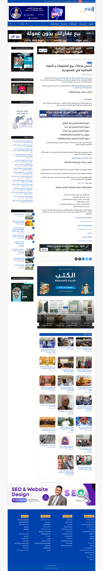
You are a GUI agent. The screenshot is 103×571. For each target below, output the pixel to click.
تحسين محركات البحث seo (66, 529)
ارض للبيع (26, 527)
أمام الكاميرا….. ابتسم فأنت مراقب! (47, 445)
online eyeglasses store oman (23, 550)
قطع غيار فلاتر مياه (68, 527)
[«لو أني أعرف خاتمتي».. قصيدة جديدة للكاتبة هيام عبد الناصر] (66, 440)
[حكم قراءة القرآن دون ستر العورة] (66, 341)
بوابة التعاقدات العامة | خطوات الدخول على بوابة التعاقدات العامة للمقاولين (18, 229)
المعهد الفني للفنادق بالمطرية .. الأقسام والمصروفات (19, 243)
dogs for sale (91, 555)
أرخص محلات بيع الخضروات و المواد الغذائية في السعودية (75, 78)
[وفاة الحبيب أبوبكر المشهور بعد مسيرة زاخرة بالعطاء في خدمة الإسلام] (66, 421)
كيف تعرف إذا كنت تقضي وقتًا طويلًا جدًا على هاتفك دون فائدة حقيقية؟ (22, 181)
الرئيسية (91, 24)
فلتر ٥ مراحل (69, 520)
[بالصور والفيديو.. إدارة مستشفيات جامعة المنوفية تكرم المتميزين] (47, 380)
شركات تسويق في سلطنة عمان (22, 543)
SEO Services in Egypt (45, 529)
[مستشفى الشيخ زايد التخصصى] (29, 267)
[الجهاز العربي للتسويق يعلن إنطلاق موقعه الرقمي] (66, 362)
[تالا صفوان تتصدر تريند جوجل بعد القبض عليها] (47, 399)
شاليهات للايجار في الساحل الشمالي (42, 543)
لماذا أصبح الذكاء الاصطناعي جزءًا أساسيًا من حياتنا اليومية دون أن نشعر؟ (22, 189)
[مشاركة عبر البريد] (79, 258)
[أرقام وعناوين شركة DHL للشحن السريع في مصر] (29, 223)
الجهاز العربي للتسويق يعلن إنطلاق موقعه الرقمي (67, 370)
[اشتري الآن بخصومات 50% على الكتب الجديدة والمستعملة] (65, 281)
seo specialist (91, 529)
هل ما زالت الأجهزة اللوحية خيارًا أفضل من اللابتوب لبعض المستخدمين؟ (63, 1)
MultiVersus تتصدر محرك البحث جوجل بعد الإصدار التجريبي (85, 428)
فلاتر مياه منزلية (68, 522)
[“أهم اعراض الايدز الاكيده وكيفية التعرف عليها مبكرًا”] (29, 237)
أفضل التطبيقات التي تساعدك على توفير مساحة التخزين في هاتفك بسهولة (23, 149)
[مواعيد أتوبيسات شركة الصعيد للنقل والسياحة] (29, 260)
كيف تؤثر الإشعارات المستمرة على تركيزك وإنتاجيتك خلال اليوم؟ (23, 165)
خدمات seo (48, 536)
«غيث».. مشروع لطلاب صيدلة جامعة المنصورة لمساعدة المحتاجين (85, 449)
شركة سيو (26, 536)
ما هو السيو (47, 545)
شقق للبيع (26, 529)
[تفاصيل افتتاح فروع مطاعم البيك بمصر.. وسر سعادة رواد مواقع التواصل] (84, 380)
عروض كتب (91, 545)
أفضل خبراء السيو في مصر (22, 51)
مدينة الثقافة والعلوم (19, 214)
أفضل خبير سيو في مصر (22, 282)
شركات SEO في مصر (45, 541)
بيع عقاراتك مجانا (51, 29)
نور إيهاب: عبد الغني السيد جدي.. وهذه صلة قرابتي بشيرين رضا (18, 250)
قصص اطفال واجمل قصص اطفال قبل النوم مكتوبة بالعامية (65, 313)
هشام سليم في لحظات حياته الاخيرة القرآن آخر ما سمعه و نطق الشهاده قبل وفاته (66, 472)
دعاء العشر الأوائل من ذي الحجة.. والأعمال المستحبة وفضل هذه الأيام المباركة (66, 389)
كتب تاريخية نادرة (68, 536)
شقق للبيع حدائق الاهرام (23, 520)
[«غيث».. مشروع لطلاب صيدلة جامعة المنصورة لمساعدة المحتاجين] (84, 441)
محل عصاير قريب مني (89, 548)
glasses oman (26, 548)
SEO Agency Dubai (90, 520)
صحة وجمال (64, 24)
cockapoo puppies (25, 538)
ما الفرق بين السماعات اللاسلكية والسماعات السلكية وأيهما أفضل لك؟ (22, 169)
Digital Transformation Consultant (87, 550)
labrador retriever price (45, 520)
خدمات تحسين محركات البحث (87, 524)
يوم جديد (48, 550)
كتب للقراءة (91, 538)
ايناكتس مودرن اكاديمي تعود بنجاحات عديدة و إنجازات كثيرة (48, 429)
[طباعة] (76, 258)
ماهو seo (48, 538)
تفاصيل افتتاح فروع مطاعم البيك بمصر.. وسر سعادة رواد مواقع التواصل (84, 389)
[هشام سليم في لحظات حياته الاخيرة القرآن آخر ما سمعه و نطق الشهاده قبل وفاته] (66, 462)
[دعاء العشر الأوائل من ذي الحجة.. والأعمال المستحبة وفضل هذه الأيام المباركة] (66, 380)
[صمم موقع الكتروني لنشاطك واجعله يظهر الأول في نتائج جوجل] (51, 495)
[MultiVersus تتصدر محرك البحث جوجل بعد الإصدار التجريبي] (84, 421)
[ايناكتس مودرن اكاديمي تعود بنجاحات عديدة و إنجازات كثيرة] (47, 422)
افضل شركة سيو (46, 524)
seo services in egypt (90, 522)
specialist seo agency (86, 222)
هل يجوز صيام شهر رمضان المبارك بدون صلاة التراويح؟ (84, 348)
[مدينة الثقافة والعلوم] (29, 216)
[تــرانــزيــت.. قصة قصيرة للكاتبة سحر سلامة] (66, 402)
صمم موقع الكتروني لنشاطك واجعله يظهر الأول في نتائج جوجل (36, 5)
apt (28, 531)
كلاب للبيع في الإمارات (45, 534)
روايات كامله (26, 541)
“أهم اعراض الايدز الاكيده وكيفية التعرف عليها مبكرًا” (18, 236)
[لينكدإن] (83, 258)
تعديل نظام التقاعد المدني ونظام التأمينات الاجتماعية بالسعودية (47, 367)
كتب (93, 541)
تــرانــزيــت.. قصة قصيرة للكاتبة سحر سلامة (66, 412)
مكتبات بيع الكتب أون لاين (88, 531)
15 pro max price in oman (85, 241)
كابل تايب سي (69, 543)
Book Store (91, 560)
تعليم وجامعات (73, 24)
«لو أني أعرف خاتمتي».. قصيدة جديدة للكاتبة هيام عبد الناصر (66, 447)
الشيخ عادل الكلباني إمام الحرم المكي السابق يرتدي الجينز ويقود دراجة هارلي (84, 408)
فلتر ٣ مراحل (69, 524)
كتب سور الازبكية (46, 548)
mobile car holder (46, 527)
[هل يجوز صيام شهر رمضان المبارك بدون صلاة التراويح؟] (84, 341)
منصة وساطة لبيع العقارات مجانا (65, 109)
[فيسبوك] (90, 258)
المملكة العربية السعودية (81, 88)
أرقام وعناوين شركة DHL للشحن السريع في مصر (18, 222)
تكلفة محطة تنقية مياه (67, 534)
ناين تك (89, 233)
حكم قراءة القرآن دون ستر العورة (66, 348)
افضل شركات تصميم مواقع (44, 531)
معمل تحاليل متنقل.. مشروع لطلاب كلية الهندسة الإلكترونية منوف (84, 370)
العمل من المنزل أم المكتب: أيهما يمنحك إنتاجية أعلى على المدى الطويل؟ (21, 185)
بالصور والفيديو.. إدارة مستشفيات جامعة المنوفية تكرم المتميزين (47, 388)
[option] (65, 313)
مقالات (84, 59)
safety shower (81, 183)
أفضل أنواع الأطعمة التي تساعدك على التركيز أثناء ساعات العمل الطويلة (22, 201)
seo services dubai (90, 527)
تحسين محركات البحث (24, 524)
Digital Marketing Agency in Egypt (53, 568)
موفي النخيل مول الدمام (85, 225)
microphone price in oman (84, 229)
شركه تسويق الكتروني (78, 158)
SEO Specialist (91, 543)
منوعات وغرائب (54, 24)
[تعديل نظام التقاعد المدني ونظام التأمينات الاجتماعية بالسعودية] (47, 360)
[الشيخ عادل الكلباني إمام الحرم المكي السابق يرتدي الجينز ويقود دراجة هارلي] (84, 400)
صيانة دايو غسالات (80, 218)
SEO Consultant (68, 531)
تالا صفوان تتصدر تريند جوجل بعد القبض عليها (47, 405)
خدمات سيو (47, 522)
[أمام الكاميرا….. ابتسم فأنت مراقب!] (47, 439)
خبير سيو (92, 536)
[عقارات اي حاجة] (66, 114)
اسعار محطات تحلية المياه (66, 545)
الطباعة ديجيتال (87, 237)
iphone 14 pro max (90, 557)
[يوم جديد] (87, 9)
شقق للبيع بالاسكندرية (24, 522)
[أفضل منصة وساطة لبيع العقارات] (51, 36)
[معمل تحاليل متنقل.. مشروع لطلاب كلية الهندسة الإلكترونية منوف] (84, 362)
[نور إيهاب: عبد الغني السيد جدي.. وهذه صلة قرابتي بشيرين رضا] (29, 252)
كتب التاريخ (91, 534)
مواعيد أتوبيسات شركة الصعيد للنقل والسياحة (18, 259)
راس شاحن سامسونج (89, 552)
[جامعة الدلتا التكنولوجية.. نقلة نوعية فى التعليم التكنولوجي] (84, 460)
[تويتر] (86, 258)
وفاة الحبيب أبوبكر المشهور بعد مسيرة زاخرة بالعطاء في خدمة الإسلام (66, 429)
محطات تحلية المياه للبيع (66, 541)
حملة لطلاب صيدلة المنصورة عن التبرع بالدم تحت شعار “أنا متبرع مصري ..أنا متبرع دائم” (48, 351)
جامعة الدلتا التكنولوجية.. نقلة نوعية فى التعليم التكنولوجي (85, 468)
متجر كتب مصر (25, 545)
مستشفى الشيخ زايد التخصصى (19, 265)
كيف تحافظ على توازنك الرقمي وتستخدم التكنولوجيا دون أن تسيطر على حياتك (23, 155)
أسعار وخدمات (83, 24)
